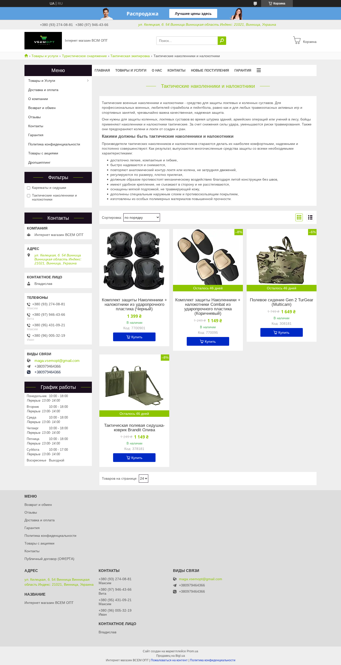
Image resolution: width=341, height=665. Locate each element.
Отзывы (34, 117)
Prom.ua (192, 651)
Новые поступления (210, 70)
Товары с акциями (43, 153)
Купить (136, 337)
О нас (157, 70)
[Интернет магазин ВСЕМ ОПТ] (43, 40)
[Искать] (222, 40)
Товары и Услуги (41, 81)
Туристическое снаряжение (84, 56)
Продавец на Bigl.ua (170, 656)
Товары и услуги (44, 56)
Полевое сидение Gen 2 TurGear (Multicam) (281, 302)
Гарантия (242, 70)
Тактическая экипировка (130, 56)
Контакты (176, 70)
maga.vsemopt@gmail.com (57, 361)
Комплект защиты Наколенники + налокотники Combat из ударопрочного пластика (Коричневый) (207, 307)
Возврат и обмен (42, 108)
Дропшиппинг (39, 162)
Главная (102, 70)
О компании (38, 99)
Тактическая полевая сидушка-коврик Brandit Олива (134, 427)
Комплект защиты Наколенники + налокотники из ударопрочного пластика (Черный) (134, 304)
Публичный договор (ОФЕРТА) (49, 559)
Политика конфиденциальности (54, 144)
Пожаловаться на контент (169, 660)
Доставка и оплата (43, 90)
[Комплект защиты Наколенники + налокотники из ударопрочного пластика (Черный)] (134, 260)
